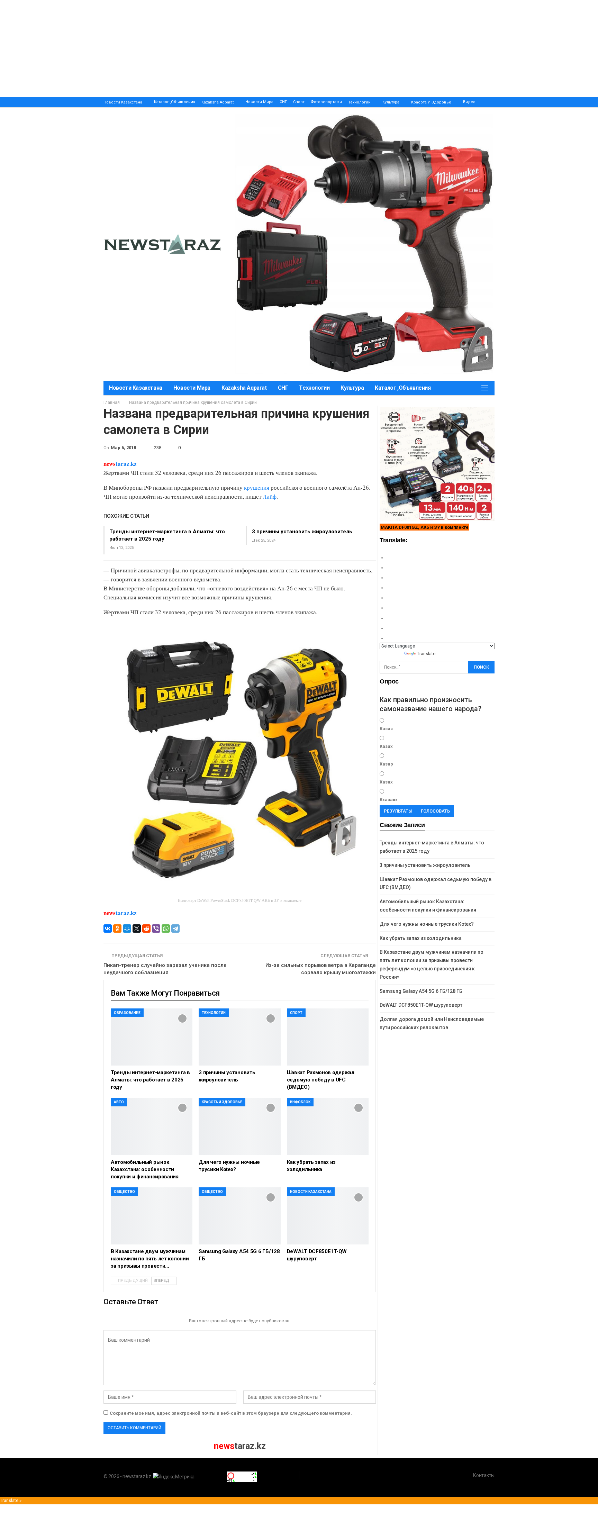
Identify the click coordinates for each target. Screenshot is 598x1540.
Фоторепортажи (326, 102)
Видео (469, 102)
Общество (124, 1192)
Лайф (270, 496)
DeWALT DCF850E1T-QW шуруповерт (421, 1005)
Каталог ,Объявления (174, 102)
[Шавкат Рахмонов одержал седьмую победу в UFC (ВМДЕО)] (328, 1037)
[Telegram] (175, 928)
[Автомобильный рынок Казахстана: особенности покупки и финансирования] (151, 1126)
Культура (390, 102)
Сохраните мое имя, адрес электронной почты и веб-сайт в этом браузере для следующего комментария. (231, 1413)
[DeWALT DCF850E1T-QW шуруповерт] (328, 1215)
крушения (256, 487)
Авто (119, 1102)
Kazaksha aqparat (217, 102)
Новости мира (259, 102)
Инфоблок (300, 1102)
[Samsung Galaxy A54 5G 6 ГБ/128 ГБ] (239, 1215)
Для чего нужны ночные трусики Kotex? (427, 924)
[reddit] (146, 928)
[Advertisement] (207, 48)
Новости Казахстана (122, 102)
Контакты (484, 1475)
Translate (426, 653)
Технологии (359, 102)
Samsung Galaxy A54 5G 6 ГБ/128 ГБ (421, 991)
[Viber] (156, 928)
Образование (127, 1013)
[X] (137, 928)
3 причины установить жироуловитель (302, 531)
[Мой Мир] (127, 928)
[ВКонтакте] (107, 928)
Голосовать (435, 811)
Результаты (398, 811)
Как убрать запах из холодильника (421, 938)
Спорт (299, 102)
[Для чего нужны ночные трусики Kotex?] (239, 1126)
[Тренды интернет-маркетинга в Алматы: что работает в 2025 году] (151, 1037)
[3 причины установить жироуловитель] (239, 1037)
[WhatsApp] (166, 928)
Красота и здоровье (431, 102)
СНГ (283, 102)
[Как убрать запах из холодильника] (328, 1126)
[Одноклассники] (117, 928)
